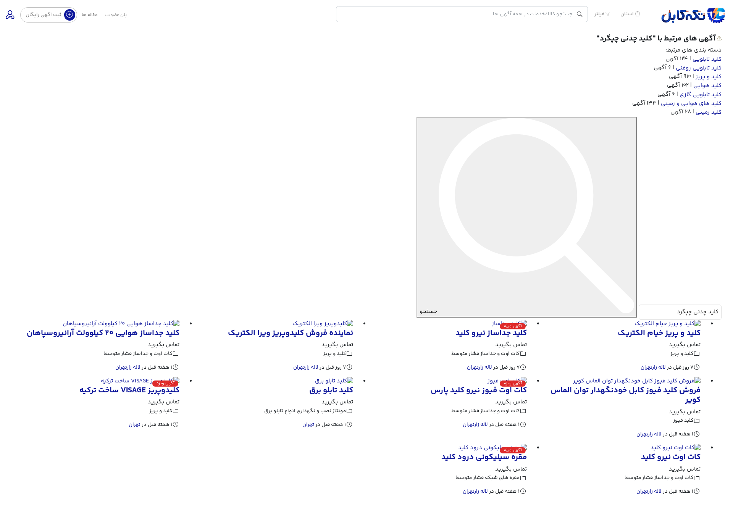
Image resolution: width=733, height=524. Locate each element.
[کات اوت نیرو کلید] (676, 448)
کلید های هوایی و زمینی (690, 103)
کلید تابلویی (706, 59)
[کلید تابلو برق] (334, 381)
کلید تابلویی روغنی (698, 68)
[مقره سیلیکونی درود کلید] (492, 448)
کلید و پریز (708, 77)
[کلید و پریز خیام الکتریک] (668, 324)
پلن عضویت (116, 15)
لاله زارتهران (653, 367)
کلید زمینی (708, 112)
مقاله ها (90, 15)
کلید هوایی (707, 85)
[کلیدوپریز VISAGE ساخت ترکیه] (140, 381)
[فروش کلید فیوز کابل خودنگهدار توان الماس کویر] (637, 381)
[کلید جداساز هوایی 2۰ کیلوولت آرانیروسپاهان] (121, 324)
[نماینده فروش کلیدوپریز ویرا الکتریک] (322, 324)
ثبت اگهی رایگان (44, 15)
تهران (308, 425)
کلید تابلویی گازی (700, 94)
